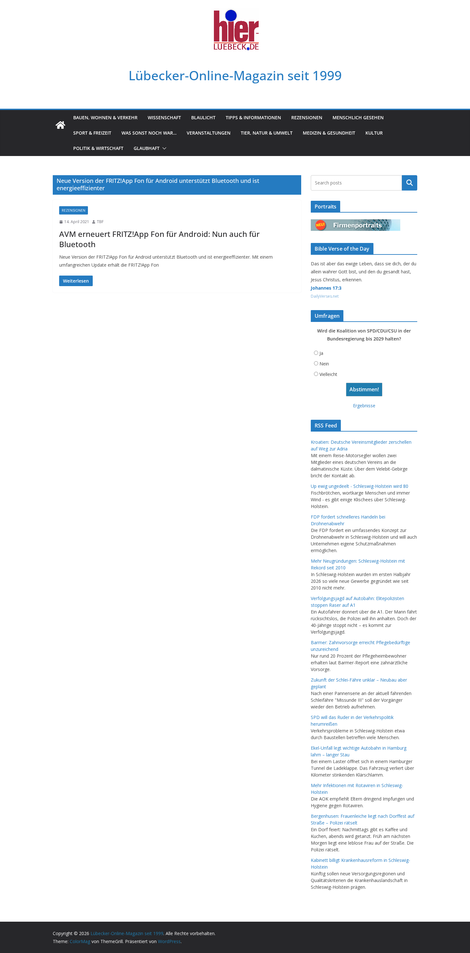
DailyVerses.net (325, 296)
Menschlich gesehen (358, 117)
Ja (321, 353)
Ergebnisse (364, 405)
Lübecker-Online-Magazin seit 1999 (235, 75)
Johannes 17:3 (326, 288)
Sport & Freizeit (92, 133)
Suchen (409, 182)
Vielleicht (328, 374)
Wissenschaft (164, 117)
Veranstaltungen (209, 133)
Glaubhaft (147, 148)
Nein (324, 364)
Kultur (374, 133)
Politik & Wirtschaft (98, 148)
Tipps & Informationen (253, 117)
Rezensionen (306, 117)
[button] (163, 148)
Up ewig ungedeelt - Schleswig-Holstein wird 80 (359, 486)
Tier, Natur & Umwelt (267, 133)
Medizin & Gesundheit (329, 133)
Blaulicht (203, 117)
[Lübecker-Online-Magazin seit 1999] (60, 125)
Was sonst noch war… (148, 133)
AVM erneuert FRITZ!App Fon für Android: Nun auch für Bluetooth (159, 239)
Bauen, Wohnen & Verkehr (105, 117)
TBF (100, 221)
